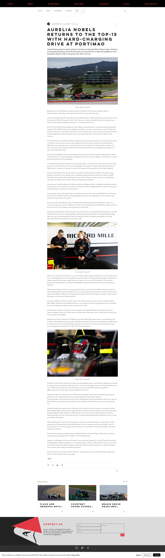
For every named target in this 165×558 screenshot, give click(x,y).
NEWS (48, 11)
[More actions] (117, 24)
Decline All (147, 555)
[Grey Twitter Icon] (82, 548)
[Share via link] (62, 465)
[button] (125, 11)
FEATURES (69, 11)
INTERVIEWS (58, 11)
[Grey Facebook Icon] (88, 548)
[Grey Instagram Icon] (76, 548)
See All (125, 481)
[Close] (163, 554)
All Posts (40, 11)
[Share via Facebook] (48, 465)
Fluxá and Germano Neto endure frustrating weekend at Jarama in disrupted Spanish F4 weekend (50, 505)
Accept (157, 555)
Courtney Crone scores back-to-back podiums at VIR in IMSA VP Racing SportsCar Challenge (81, 505)
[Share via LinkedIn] (57, 465)
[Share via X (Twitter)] (53, 465)
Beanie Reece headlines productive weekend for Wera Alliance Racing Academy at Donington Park (112, 505)
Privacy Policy (75, 555)
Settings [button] (138, 555)
